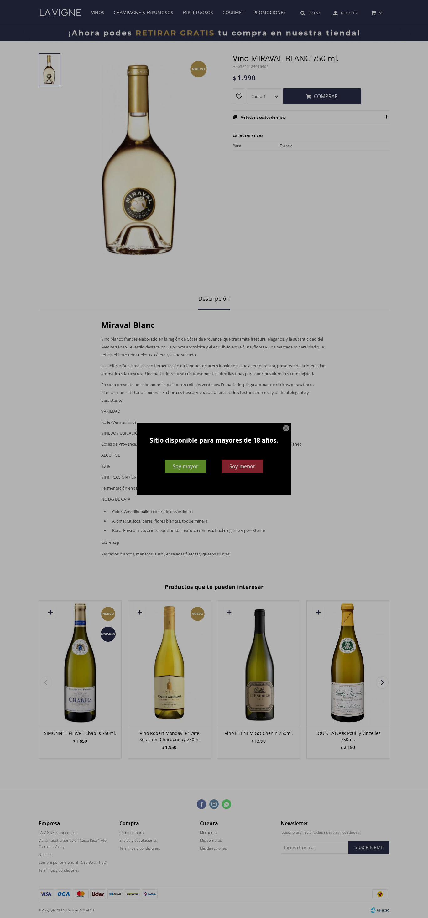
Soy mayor (185, 466)
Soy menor (242, 466)
